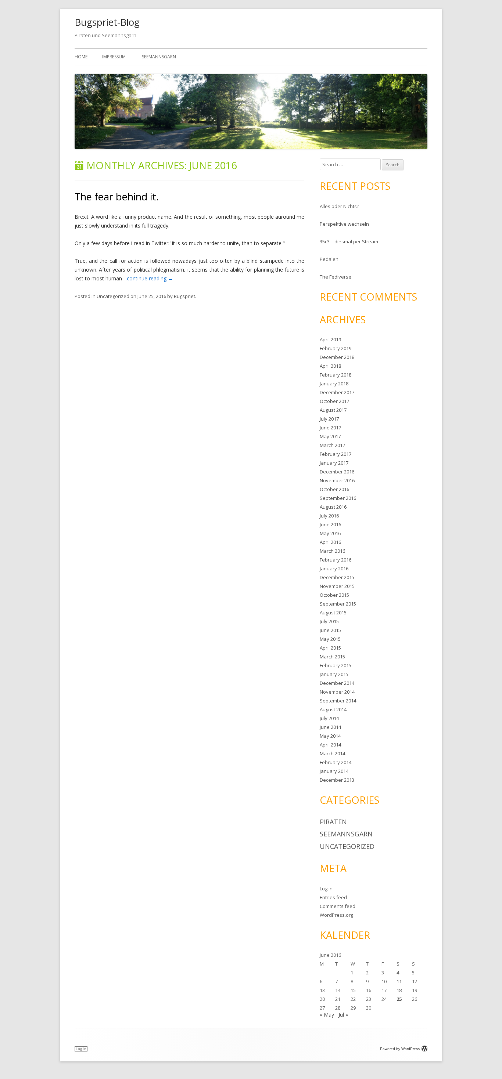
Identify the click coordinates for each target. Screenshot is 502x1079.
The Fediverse (335, 276)
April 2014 (330, 744)
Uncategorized (113, 296)
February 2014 (335, 762)
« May (327, 1014)
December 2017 (337, 392)
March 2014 (332, 753)
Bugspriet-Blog (107, 22)
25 (399, 999)
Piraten (333, 821)
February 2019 (335, 348)
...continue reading (148, 278)
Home (81, 57)
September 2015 (338, 603)
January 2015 (334, 674)
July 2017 (329, 418)
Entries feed (333, 897)
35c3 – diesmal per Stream (349, 241)
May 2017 (330, 436)
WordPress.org (336, 915)
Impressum (114, 57)
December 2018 (337, 357)
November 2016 (337, 480)
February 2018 (335, 374)
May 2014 (330, 736)
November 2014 (337, 692)
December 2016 (337, 471)
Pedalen (329, 259)
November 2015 (337, 586)
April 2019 (330, 339)
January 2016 (334, 568)
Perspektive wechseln (344, 224)
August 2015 (333, 612)
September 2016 (338, 498)
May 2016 (330, 533)
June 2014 (330, 727)
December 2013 (337, 780)
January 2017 (334, 462)
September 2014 (338, 700)
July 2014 (329, 718)
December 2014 (337, 683)
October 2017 (334, 401)
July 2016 (329, 515)
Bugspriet (184, 296)
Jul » (343, 1014)
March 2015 (332, 656)
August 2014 (333, 709)
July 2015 (329, 621)
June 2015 (330, 630)
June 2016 (330, 524)
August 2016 (333, 507)
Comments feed (337, 906)
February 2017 (335, 454)
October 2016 (334, 489)
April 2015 (330, 647)
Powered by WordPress (400, 1049)
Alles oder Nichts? (339, 206)
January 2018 (334, 383)
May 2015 (330, 639)
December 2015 (337, 577)
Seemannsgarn (159, 57)
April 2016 (330, 542)
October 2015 (334, 595)
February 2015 (335, 665)
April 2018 (330, 366)
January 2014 (334, 771)
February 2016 (335, 559)
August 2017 (333, 410)
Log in (326, 888)
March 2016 (332, 551)
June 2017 (330, 427)
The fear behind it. (117, 196)
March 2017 (332, 445)
